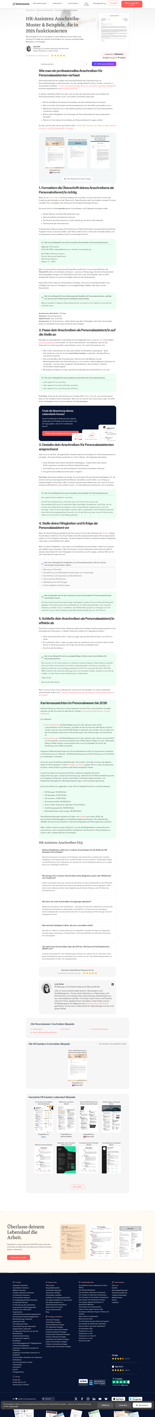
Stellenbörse (17, 1360)
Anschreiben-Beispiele (53, 1290)
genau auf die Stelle (47, 342)
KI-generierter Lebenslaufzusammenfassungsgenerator (27, 1313)
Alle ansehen (77, 1187)
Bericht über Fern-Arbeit (54, 1307)
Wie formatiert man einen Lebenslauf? (92, 1326)
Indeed (82, 816)
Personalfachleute (52, 725)
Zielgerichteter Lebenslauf (22, 1329)
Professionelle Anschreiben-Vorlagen (58, 1346)
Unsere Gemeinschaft (53, 1309)
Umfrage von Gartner (76, 765)
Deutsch (48, 1399)
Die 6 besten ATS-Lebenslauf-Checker (92, 1300)
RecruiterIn (66, 1029)
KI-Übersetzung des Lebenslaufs (24, 1305)
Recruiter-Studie (84, 1341)
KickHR (15, 1369)
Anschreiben (54, 197)
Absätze (105, 533)
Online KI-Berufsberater (21, 1345)
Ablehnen (105, 1405)
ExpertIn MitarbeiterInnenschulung (45, 1032)
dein (101, 340)
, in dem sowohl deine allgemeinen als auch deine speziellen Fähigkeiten (87, 86)
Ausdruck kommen (69, 88)
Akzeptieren (143, 1405)
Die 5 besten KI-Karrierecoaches (90, 1307)
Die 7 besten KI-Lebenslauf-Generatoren (92, 1295)
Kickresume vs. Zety (86, 1331)
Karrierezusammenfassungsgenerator (26, 1316)
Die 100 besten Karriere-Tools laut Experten (94, 1321)
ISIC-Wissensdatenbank (87, 1290)
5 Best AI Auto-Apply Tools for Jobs (91, 1309)
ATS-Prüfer (86, 4)
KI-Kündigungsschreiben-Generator (25, 1300)
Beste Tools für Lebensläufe (88, 1316)
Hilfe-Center (50, 1285)
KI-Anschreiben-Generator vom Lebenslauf (27, 1357)
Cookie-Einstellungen (119, 1295)
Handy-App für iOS (19, 1382)
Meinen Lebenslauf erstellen (132, 4)
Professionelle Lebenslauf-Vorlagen (58, 1334)
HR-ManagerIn (37, 1029)
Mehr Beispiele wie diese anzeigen (79, 179)
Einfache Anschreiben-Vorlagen (56, 1344)
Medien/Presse (117, 1297)
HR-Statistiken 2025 (86, 1328)
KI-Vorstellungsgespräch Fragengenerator (27, 1343)
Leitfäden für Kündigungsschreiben (58, 1297)
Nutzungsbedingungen (120, 1290)
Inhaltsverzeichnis (47, 64)
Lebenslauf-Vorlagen (53, 1320)
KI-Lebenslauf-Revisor (20, 1302)
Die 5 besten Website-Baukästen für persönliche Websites (91, 1303)
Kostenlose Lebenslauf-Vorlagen (57, 1329)
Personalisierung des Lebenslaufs (24, 1326)
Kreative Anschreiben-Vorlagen (56, 1342)
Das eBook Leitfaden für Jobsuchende (59, 1300)
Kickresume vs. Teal (85, 1338)
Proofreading (17, 1364)
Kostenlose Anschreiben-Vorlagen (57, 1339)
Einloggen (114, 3)
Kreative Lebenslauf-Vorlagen (56, 1337)
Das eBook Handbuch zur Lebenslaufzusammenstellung (56, 1303)
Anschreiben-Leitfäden (53, 1295)
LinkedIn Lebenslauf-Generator (23, 1293)
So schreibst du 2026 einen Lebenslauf (92, 1324)
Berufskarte (17, 1341)
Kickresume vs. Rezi (86, 1333)
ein (112, 83)
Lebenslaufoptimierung (21, 1336)
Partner (114, 1300)
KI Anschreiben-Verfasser (21, 1297)
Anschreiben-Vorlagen (53, 1322)
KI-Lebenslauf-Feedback (21, 1338)
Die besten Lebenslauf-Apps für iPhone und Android (94, 1313)
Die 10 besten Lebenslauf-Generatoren (92, 1292)
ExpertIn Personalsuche (100, 1029)
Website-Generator (19, 1290)
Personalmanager (52, 738)
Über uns (115, 1285)
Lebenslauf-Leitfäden (53, 1293)
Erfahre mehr (13, 1406)
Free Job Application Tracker (22, 1362)
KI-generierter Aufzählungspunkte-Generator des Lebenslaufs (24, 1308)
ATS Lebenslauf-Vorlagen (54, 1327)
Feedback (115, 1302)
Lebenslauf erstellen (18, 1257)
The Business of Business (97, 1003)
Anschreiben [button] (73, 3)
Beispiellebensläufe (52, 1288)
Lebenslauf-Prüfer (19, 1321)
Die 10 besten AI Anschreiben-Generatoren (93, 1297)
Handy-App (16, 1380)
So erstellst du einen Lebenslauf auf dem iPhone (93, 1286)
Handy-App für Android (21, 1384)
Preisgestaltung (99, 3)
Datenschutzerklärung (119, 1293)
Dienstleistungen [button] (39, 3)
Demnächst (17, 1367)
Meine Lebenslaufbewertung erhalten (60, 433)
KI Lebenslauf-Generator (21, 1295)
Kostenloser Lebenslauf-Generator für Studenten (26, 1349)
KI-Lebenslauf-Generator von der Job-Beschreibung (26, 1332)
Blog (47, 1312)
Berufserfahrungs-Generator (22, 1319)
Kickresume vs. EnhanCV (87, 1336)
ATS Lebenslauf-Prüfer (20, 1324)
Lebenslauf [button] (57, 3)
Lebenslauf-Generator (20, 1285)
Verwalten (123, 1405)
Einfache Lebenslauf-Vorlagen (56, 1332)
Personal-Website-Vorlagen (55, 1324)
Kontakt (114, 1288)
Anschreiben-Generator (21, 1288)
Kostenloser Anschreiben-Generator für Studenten (26, 1354)
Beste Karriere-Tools (86, 1319)
